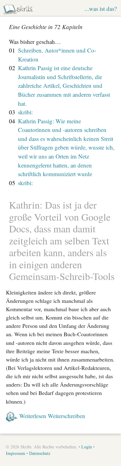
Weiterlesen (32, 416)
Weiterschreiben (66, 416)
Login (86, 447)
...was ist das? (100, 8)
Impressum (15, 453)
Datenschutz (39, 453)
